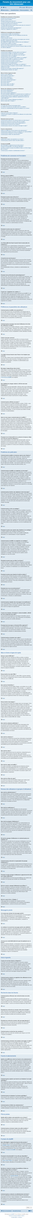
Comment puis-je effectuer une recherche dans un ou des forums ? (15, 120)
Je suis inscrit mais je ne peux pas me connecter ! (11, 22)
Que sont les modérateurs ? (7, 91)
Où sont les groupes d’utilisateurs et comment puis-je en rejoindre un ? (16, 94)
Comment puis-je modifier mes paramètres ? (10, 33)
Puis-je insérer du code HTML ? (7, 75)
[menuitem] (4, 7)
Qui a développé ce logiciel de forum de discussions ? (12, 145)
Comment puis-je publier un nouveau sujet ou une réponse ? (13, 52)
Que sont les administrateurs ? (7, 90)
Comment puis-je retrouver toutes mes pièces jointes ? (12, 140)
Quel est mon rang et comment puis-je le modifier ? (11, 44)
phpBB (12, 1214)
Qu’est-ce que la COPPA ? (6, 19)
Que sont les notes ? (5, 82)
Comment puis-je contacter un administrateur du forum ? (13, 150)
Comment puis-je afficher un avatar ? (9, 43)
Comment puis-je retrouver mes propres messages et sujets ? (14, 125)
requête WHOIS (14, 1175)
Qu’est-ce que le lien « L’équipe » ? (8, 100)
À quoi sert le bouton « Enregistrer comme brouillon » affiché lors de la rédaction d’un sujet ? (15, 66)
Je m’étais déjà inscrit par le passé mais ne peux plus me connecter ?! (16, 25)
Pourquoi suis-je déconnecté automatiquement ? (11, 27)
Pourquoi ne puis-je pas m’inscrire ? (8, 21)
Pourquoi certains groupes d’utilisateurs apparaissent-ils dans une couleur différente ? (15, 97)
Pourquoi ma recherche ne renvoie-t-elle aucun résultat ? (13, 121)
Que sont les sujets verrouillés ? (8, 84)
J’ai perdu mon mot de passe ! (7, 26)
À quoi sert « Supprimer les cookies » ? (9, 29)
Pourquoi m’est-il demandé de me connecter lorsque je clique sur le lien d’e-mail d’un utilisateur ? (16, 47)
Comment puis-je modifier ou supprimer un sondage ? (12, 58)
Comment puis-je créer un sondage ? (9, 56)
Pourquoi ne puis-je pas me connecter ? (9, 23)
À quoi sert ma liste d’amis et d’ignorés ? (9, 112)
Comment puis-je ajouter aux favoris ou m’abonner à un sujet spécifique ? (16, 131)
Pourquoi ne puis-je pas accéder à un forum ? (10, 60)
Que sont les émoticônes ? (6, 77)
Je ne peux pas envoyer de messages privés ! (11, 105)
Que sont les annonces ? (6, 81)
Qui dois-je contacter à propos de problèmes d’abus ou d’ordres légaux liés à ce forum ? (16, 148)
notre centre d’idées (7, 1160)
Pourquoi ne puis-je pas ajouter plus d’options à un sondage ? (14, 57)
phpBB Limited (6, 1145)
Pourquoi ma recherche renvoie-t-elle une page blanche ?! (13, 122)
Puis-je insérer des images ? (7, 78)
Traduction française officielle (15, 1215)
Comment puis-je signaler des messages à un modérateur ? (13, 64)
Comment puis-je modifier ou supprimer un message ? (12, 53)
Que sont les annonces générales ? (8, 79)
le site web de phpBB (6, 377)
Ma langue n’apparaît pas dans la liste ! (9, 40)
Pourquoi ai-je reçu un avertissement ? (9, 63)
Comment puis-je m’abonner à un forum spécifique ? (12, 133)
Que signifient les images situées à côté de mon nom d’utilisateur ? (15, 42)
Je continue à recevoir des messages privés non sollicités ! (13, 106)
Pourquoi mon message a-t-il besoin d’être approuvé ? (12, 68)
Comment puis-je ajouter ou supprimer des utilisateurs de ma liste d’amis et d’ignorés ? (16, 115)
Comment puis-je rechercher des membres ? (10, 124)
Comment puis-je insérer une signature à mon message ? (13, 54)
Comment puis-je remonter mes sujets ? (9, 69)
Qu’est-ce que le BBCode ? (6, 74)
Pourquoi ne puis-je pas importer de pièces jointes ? (12, 61)
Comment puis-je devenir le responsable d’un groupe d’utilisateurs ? (15, 95)
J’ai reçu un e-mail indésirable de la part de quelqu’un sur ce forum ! (15, 108)
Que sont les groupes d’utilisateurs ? (8, 92)
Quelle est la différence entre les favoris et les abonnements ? (14, 130)
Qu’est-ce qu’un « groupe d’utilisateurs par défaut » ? (12, 99)
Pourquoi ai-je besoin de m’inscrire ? (8, 18)
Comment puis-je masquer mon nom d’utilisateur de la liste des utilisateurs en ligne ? (14, 36)
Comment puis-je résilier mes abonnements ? (10, 134)
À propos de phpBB (10, 1149)
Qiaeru (23, 1215)
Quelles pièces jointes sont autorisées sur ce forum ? (12, 139)
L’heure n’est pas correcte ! (6, 37)
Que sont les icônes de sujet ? (7, 85)
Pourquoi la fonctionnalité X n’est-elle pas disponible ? (12, 146)
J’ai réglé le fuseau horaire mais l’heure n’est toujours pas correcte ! (15, 39)
